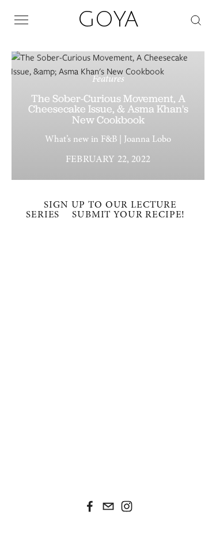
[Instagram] (126, 506)
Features (108, 78)
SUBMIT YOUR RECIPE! (128, 214)
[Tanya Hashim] (90, 506)
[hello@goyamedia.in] (108, 506)
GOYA (108, 19)
